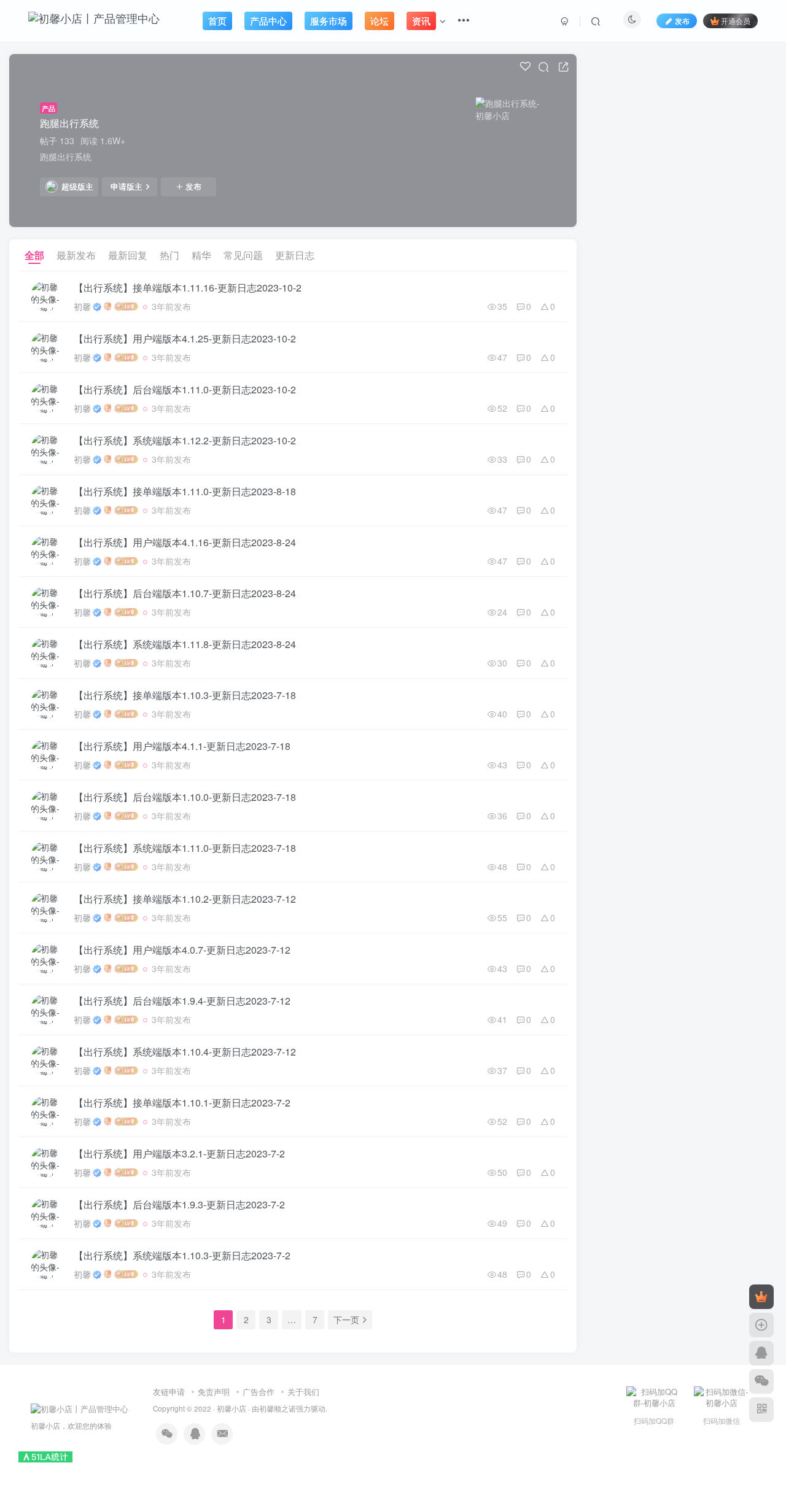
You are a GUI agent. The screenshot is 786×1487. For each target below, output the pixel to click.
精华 (201, 255)
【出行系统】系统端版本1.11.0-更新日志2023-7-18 (185, 848)
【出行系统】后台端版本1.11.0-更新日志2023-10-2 (185, 389)
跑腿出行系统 (69, 123)
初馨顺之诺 (277, 1408)
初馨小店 (231, 1408)
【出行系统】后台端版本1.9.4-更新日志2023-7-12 (182, 1001)
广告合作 (258, 1391)
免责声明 (214, 1391)
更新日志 (294, 255)
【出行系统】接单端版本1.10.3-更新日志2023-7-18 (185, 695)
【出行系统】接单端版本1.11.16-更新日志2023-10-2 (188, 287)
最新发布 (76, 255)
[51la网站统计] (45, 1456)
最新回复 (127, 255)
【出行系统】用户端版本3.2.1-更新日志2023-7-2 (179, 1153)
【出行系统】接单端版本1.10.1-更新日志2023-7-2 (182, 1102)
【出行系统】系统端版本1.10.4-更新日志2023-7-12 (185, 1052)
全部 (34, 255)
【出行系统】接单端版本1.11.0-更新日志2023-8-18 (185, 491)
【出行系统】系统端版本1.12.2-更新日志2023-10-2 (185, 440)
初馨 (82, 306)
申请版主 (126, 186)
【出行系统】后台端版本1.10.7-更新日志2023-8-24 (185, 593)
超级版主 (77, 186)
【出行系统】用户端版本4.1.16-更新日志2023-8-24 (185, 542)
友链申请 (169, 1391)
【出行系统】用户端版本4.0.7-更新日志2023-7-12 (182, 950)
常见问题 (243, 255)
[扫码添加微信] (761, 1381)
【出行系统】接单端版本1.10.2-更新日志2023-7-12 (185, 899)
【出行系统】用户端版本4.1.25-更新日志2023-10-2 (185, 338)
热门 (169, 255)
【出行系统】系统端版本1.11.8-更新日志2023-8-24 (185, 644)
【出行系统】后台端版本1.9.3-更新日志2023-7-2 (179, 1204)
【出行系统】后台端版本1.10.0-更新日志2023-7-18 (185, 797)
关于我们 (303, 1391)
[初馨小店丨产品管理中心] (79, 1407)
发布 (193, 186)
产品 (48, 108)
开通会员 (735, 20)
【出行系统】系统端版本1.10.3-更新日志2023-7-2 (182, 1255)
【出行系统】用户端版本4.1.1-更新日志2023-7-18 (182, 746)
